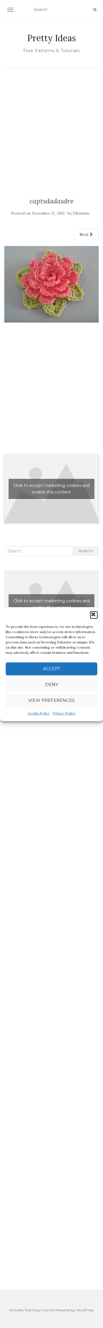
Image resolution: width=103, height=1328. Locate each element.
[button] (93, 614)
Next (85, 234)
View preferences (51, 700)
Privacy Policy (64, 713)
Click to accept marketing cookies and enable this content (51, 489)
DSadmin (81, 213)
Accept (51, 668)
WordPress (85, 1310)
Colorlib (48, 1310)
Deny (51, 684)
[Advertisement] (51, 125)
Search (85, 551)
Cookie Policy (38, 713)
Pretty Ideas (51, 38)
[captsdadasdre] (51, 284)
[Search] (95, 9)
